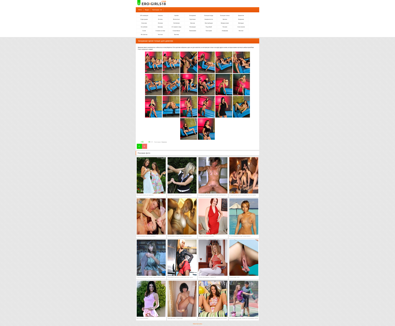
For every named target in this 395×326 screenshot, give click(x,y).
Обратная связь (197, 324)
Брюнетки (241, 15)
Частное (160, 34)
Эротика (176, 34)
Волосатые (176, 19)
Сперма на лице (160, 30)
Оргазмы (160, 27)
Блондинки (192, 15)
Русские (225, 27)
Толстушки (209, 30)
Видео (147, 10)
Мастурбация (209, 23)
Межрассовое (225, 23)
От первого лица (176, 27)
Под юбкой (209, 27)
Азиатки (160, 15)
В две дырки (144, 19)
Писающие (192, 27)
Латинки (160, 23)
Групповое (192, 19)
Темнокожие (192, 30)
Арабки (176, 15)
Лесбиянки (176, 23)
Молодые (241, 23)
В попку (160, 19)
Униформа (225, 30)
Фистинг (241, 30)
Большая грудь (208, 15)
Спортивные (176, 30)
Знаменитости (208, 19)
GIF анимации (144, 15)
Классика (144, 23)
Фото (140, 10)
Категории (155, 10)
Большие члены (225, 15)
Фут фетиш (144, 34)
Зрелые (225, 19)
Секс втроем (241, 27)
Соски (144, 30)
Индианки (241, 19)
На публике (144, 27)
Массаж (192, 23)
